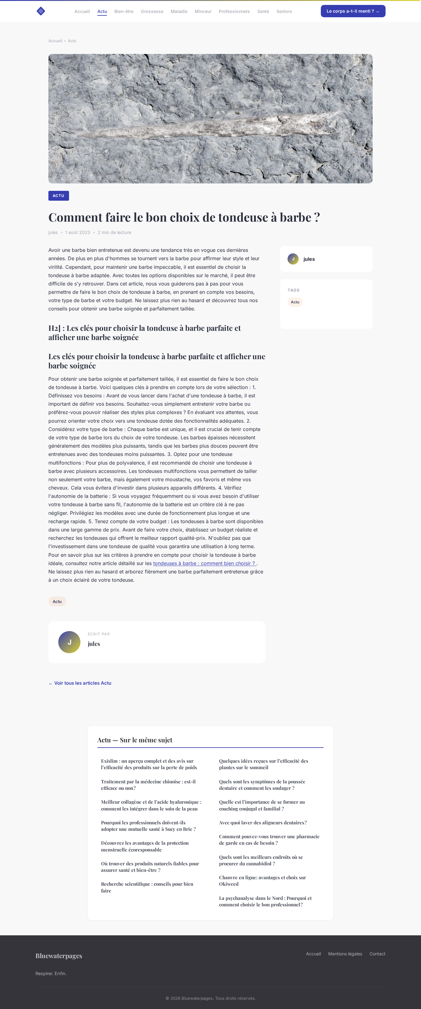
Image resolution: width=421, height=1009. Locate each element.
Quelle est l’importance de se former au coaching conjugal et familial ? (262, 805)
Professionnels (234, 11)
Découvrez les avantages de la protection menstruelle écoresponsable (145, 846)
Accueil (82, 11)
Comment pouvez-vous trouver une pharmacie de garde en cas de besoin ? (269, 839)
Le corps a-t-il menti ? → (353, 11)
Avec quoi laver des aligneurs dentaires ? (263, 822)
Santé (263, 11)
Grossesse (152, 11)
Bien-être (123, 11)
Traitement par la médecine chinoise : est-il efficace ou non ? (148, 784)
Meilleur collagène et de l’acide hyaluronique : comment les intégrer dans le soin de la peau (151, 805)
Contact (378, 953)
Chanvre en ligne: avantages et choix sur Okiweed (262, 880)
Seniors (284, 11)
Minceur (203, 11)
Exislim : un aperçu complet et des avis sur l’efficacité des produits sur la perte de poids (149, 764)
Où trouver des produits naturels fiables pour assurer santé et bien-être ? (150, 866)
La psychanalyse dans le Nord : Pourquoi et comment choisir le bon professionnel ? (265, 901)
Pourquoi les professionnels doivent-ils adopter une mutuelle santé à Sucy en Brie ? (148, 825)
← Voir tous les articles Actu (79, 683)
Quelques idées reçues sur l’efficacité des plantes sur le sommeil (263, 764)
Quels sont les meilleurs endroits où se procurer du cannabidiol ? (261, 860)
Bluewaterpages (58, 955)
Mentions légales (345, 953)
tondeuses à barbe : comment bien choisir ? (204, 563)
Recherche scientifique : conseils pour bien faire (147, 887)
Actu (102, 11)
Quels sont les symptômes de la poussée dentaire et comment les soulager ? (262, 784)
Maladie (179, 11)
